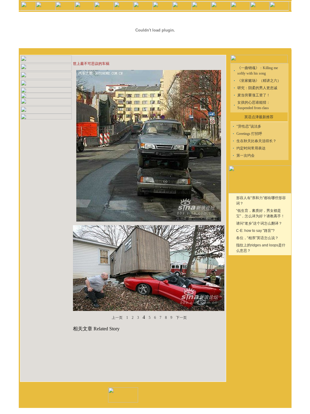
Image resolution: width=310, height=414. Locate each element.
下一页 (181, 318)
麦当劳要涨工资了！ (253, 95)
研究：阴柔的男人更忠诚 (257, 88)
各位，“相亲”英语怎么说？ (257, 238)
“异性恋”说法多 (248, 126)
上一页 (117, 318)
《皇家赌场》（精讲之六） (259, 80)
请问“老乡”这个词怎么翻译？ (259, 223)
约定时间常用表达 (250, 148)
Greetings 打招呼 (249, 134)
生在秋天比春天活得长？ (256, 141)
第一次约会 (245, 155)
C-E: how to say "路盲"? (255, 231)
